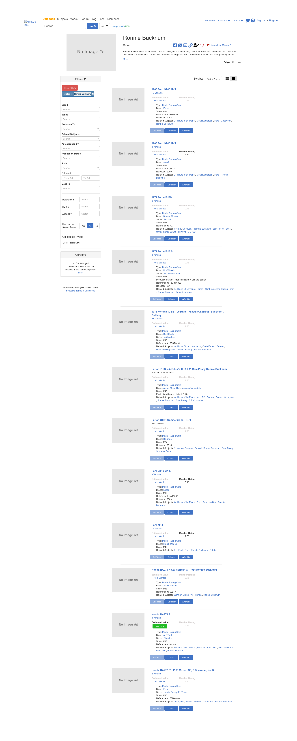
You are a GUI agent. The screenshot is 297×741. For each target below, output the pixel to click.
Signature (168, 638)
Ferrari (177, 228)
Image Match (120, 26)
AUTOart (167, 635)
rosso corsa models (191, 387)
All (90, 225)
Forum (85, 19)
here (80, 272)
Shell (228, 228)
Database (49, 19)
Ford (216, 120)
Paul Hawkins (209, 502)
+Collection (171, 130)
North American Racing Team (219, 288)
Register (273, 20)
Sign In (261, 20)
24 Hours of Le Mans (184, 120)
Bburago (167, 438)
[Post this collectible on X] (180, 45)
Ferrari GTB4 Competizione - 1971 (171, 420)
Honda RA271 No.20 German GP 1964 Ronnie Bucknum (184, 569)
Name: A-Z (213, 78)
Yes (83, 225)
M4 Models (169, 337)
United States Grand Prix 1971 (171, 231)
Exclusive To (68, 124)
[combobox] (81, 109)
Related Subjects (71, 134)
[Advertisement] (148, 7)
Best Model (168, 333)
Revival (167, 219)
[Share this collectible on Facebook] (175, 45)
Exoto (166, 108)
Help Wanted (160, 100)
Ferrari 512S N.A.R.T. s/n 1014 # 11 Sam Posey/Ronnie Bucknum (189, 369)
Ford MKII (157, 525)
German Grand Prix (183, 594)
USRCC (192, 231)
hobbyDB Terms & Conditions (80, 290)
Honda (198, 594)
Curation (236, 20)
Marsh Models (170, 543)
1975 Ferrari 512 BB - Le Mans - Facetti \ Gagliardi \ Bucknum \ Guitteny (187, 313)
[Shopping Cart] (248, 19)
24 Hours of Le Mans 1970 (187, 397)
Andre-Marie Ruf (171, 387)
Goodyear (226, 120)
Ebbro (166, 689)
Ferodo (210, 397)
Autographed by (70, 143)
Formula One (180, 647)
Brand (65, 104)
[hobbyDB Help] (253, 19)
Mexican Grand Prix (207, 647)
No (97, 225)
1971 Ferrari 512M (162, 197)
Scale (64, 163)
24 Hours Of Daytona (184, 288)
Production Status (71, 153)
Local (102, 19)
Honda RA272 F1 (162, 614)
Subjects (62, 19)
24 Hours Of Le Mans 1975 (187, 346)
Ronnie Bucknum (164, 123)
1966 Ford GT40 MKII (164, 89)
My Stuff (209, 20)
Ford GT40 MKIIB (162, 471)
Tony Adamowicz (184, 291)
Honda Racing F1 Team (175, 692)
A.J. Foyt (178, 550)
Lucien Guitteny (184, 349)
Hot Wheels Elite (172, 273)
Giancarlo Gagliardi (165, 349)
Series (65, 114)
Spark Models (170, 585)
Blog (93, 19)
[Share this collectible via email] (185, 45)
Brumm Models (170, 216)
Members (113, 19)
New (91, 26)
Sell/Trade (222, 20)
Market (74, 19)
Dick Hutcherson (204, 120)
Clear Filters (70, 87)
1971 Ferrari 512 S (162, 251)
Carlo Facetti (208, 346)
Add (103, 26)
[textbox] (81, 109)
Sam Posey (218, 228)
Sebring (213, 550)
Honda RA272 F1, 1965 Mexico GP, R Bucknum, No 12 (183, 670)
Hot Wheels (169, 270)
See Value (160, 626)
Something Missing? (221, 44)
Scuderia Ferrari (164, 451)
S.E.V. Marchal (196, 400)
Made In (66, 183)
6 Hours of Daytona (183, 448)
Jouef (166, 162)
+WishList (186, 130)
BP (203, 397)
